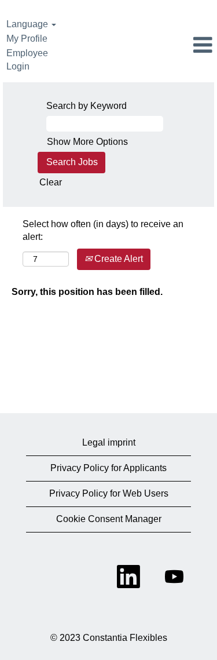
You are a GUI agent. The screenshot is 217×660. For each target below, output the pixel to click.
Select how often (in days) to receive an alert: (103, 230)
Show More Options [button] (87, 142)
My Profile (26, 38)
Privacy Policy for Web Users (108, 493)
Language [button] (28, 24)
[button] (181, 46)
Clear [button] (50, 182)
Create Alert (117, 259)
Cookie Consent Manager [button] (108, 519)
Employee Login (27, 59)
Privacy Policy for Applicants (108, 468)
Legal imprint (108, 442)
